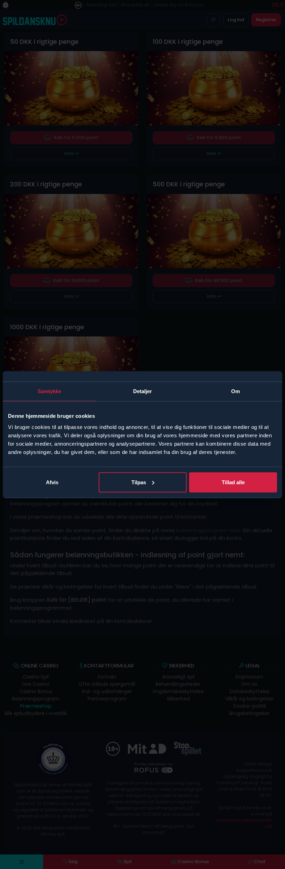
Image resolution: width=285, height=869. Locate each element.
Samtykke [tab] (50, 391)
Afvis (52, 482)
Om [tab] (235, 391)
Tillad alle (233, 482)
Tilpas (138, 482)
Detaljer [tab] (142, 391)
